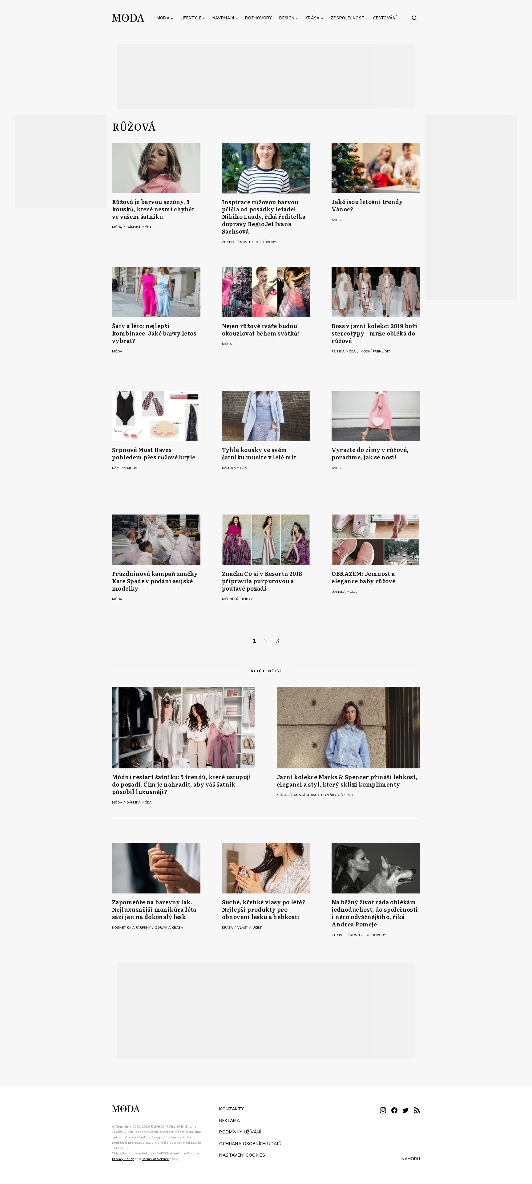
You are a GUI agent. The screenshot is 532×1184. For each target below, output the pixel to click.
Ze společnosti (348, 18)
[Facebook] (394, 1110)
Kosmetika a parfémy (132, 928)
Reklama (229, 1121)
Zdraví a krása (169, 928)
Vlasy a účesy (250, 928)
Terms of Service (155, 1159)
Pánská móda (344, 351)
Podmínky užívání (240, 1132)
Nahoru (410, 1159)
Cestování (385, 18)
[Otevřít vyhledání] (414, 17)
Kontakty (231, 1109)
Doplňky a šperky (337, 795)
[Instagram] (383, 1110)
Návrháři (223, 18)
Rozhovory (258, 18)
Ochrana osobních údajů (250, 1144)
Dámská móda (139, 227)
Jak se (337, 220)
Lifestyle (191, 18)
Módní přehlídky (376, 351)
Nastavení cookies (242, 1155)
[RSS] (417, 1110)
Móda (163, 18)
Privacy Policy (123, 1159)
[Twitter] (405, 1110)
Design (286, 18)
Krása (312, 18)
